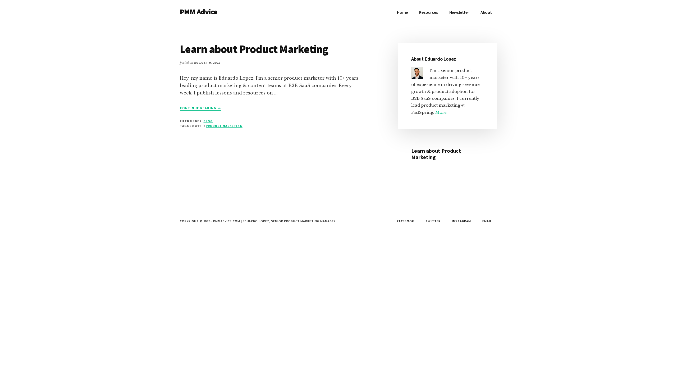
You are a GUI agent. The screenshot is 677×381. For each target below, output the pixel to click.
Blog (208, 121)
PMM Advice (198, 11)
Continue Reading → (200, 108)
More (441, 112)
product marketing (224, 126)
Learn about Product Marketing (254, 49)
